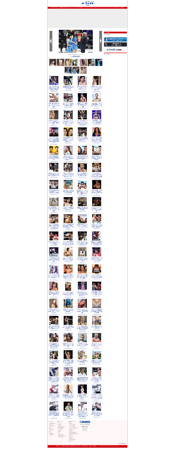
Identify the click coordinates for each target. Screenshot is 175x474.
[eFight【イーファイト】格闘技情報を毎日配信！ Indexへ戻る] (87, 3)
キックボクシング (52, 425)
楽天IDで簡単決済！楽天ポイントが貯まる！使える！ (85, 429)
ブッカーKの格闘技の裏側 (73, 433)
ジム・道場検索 (60, 434)
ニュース (56, 7)
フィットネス (85, 7)
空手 (50, 427)
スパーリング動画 (72, 424)
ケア (70, 435)
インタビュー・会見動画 (73, 427)
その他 (115, 7)
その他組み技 (51, 433)
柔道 (50, 431)
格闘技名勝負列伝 (61, 427)
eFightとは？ (58, 446)
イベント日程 (120, 7)
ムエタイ (50, 426)
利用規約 (67, 446)
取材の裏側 (71, 434)
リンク (59, 433)
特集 (70, 441)
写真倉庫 (70, 430)
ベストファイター (105, 7)
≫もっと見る (107, 34)
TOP (53, 7)
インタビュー (71, 431)
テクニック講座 (71, 425)
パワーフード (60, 430)
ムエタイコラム (71, 440)
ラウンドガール (97, 7)
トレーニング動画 (72, 426)
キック (75, 7)
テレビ (111, 7)
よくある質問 (82, 446)
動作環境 (63, 446)
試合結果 (61, 7)
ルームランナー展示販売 (84, 424)
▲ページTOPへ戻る (121, 443)
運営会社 (94, 446)
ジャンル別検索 (60, 436)
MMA (66, 7)
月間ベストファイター (61, 426)
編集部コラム (71, 436)
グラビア (91, 7)
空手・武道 (80, 7)
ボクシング (70, 7)
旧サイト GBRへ (89, 446)
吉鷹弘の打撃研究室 (72, 432)
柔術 (50, 432)
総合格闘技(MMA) (52, 423)
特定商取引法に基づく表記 (75, 446)
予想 (58, 432)
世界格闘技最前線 (72, 439)
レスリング (51, 430)
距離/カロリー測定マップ (62, 435)
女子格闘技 (51, 434)
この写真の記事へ (76, 56)
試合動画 (70, 423)
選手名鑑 (59, 431)
